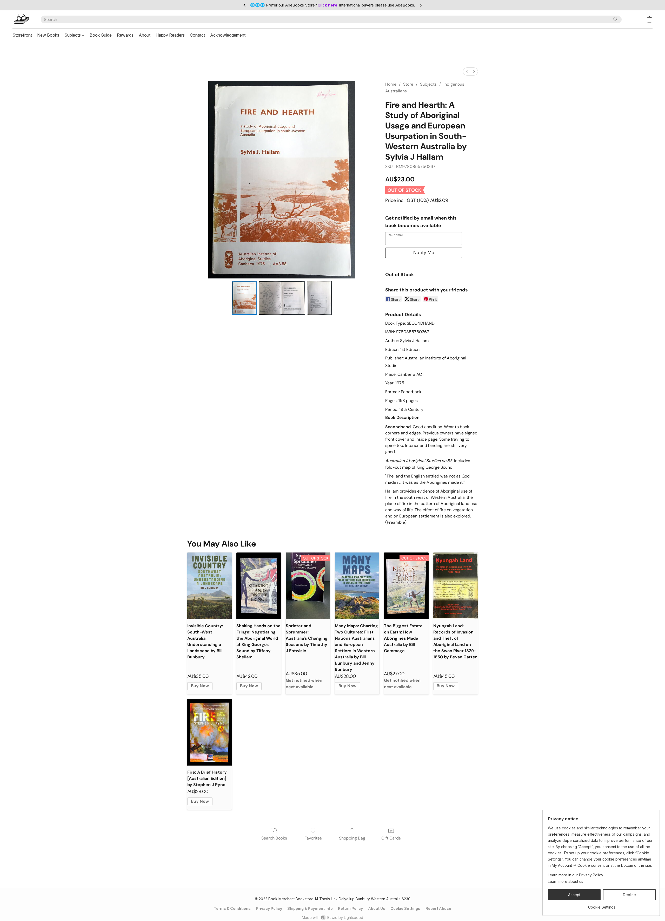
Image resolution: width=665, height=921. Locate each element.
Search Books (274, 838)
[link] (602, 905)
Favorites (313, 838)
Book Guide (101, 35)
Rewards (125, 35)
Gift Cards (391, 838)
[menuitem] (466, 71)
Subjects (73, 35)
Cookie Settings (405, 908)
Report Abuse (438, 908)
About (144, 35)
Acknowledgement (227, 35)
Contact (197, 35)
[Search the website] (616, 19)
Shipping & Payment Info (310, 908)
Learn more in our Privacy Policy (575, 875)
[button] (21, 19)
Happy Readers (170, 35)
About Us (376, 908)
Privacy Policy (269, 908)
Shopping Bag (352, 838)
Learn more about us (565, 881)
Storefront (22, 35)
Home (390, 84)
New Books (48, 35)
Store (408, 84)
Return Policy (350, 908)
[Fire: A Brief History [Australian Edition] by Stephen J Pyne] (209, 732)
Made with (332, 917)
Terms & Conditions (232, 908)
